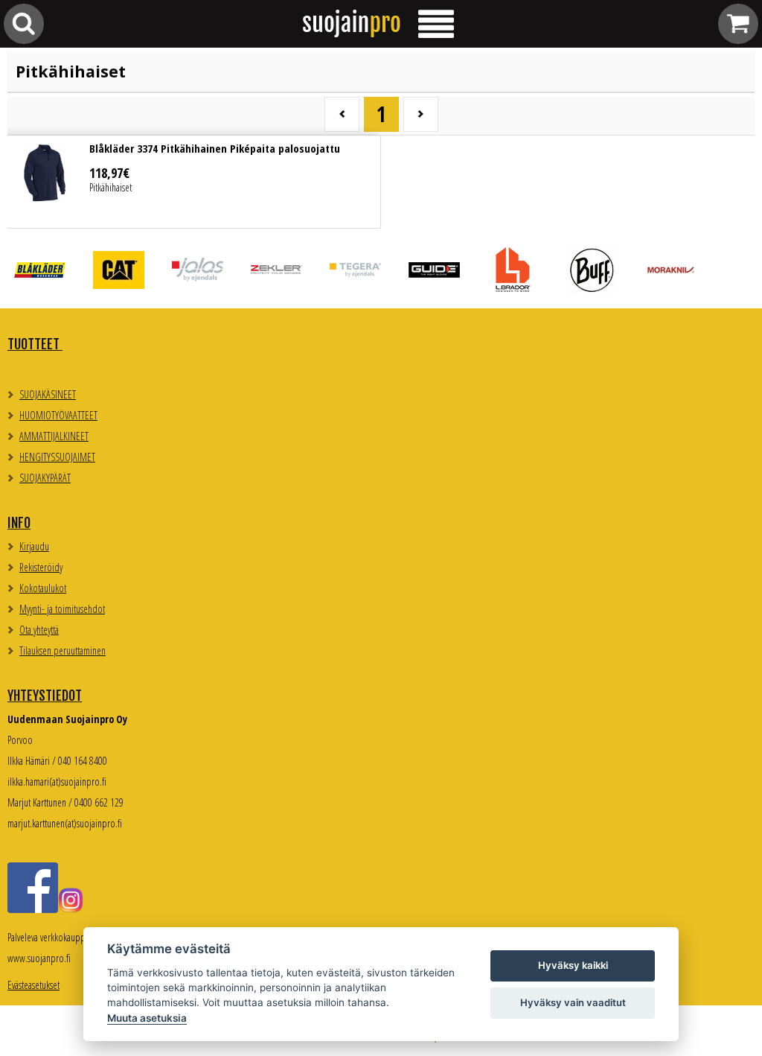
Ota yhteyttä (39, 630)
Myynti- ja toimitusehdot (62, 609)
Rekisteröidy (41, 567)
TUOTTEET (35, 344)
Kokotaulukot (42, 588)
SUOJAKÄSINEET (47, 394)
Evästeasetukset (33, 985)
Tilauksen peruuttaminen (62, 650)
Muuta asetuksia (147, 1018)
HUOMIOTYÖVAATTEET (58, 415)
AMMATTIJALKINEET (54, 436)
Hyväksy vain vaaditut (573, 1002)
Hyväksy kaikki (573, 965)
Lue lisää (193, 182)
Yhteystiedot (44, 695)
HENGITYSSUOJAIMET (57, 457)
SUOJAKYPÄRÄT (45, 478)
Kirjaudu (34, 546)
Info (19, 523)
